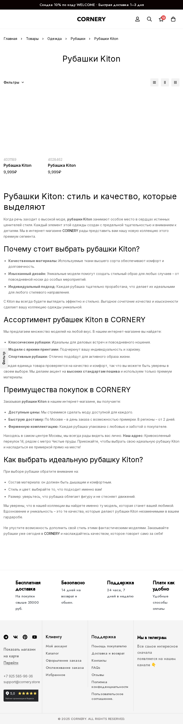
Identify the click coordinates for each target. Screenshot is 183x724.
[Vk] (15, 637)
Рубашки (78, 38)
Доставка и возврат (108, 653)
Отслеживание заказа (65, 667)
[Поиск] (149, 19)
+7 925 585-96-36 (18, 676)
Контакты (99, 660)
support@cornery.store (22, 682)
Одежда (54, 38)
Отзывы (98, 674)
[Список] (154, 82)
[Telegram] (6, 637)
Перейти (11, 663)
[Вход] (137, 19)
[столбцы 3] (175, 82)
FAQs (96, 667)
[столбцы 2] (165, 82)
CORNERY (70, 231)
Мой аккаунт (56, 646)
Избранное (55, 674)
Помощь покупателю (109, 646)
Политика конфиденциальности (110, 684)
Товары (32, 38)
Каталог (52, 653)
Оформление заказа (63, 660)
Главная (10, 38)
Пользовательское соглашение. (107, 696)
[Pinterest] (25, 637)
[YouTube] (34, 637)
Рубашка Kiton (17, 165)
